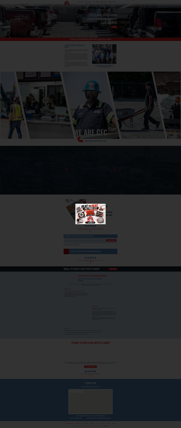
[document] (90, 214)
